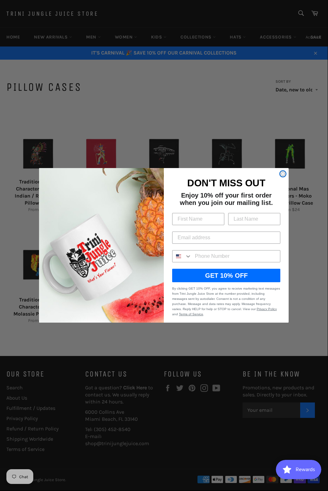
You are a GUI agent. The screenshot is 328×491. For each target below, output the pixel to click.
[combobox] (182, 256)
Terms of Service (191, 314)
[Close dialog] (283, 174)
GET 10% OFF (226, 275)
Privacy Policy (267, 309)
